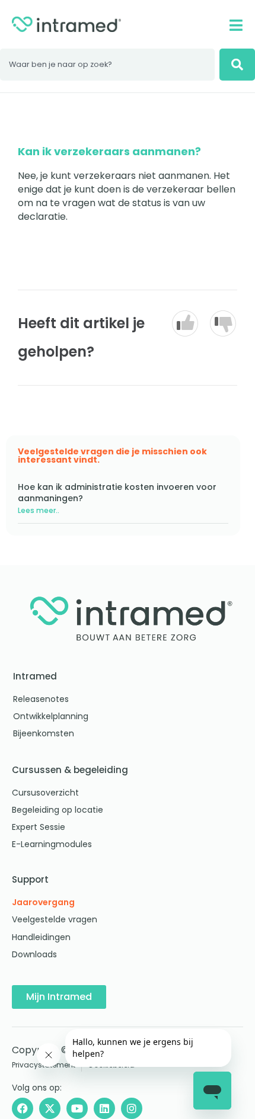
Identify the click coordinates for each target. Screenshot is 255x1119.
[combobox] (107, 65)
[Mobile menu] (235, 25)
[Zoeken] (237, 65)
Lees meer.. (38, 510)
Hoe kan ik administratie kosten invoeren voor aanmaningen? (117, 492)
